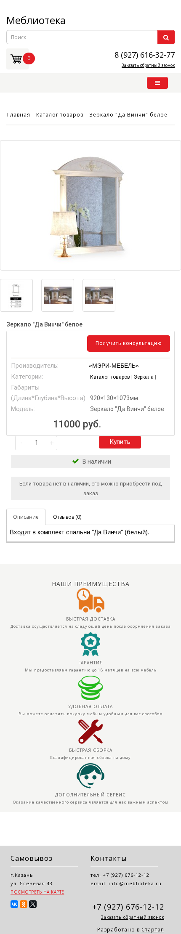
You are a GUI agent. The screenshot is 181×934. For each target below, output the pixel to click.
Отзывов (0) (67, 516)
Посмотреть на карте (37, 892)
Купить (119, 442)
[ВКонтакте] (14, 904)
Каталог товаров (59, 114)
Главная (18, 114)
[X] (33, 904)
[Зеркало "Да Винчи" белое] (90, 205)
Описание (26, 516)
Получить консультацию (129, 343)
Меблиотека (36, 20)
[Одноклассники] (23, 904)
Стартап (152, 929)
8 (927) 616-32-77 (144, 54)
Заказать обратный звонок (148, 65)
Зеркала (144, 377)
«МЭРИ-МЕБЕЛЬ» (114, 365)
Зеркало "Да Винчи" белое (128, 114)
